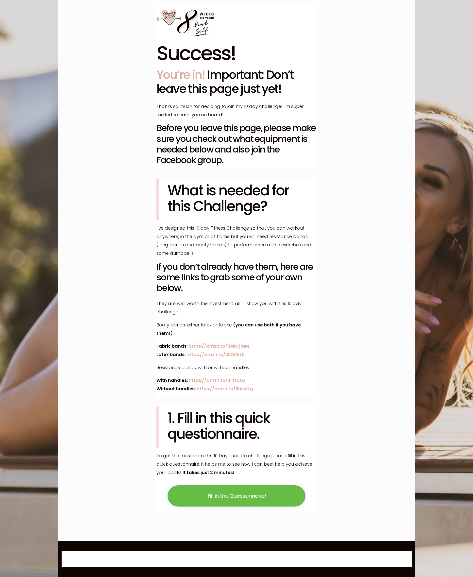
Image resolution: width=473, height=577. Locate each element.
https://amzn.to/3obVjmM (218, 346)
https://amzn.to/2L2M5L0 (215, 354)
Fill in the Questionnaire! (236, 496)
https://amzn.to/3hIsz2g (225, 389)
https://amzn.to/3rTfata (217, 380)
